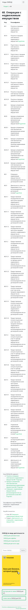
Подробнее (21, 41)
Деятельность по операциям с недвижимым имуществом (14, 520)
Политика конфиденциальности (9, 607)
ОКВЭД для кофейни (10, 538)
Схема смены (7, 598)
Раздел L (6, 6)
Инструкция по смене (9, 591)
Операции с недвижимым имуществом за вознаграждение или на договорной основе (14, 492)
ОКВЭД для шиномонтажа (12, 535)
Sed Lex (19, 607)
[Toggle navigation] (23, 2)
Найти (23, 550)
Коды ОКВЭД (7, 2)
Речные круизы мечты (21, 608)
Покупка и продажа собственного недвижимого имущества (15, 478)
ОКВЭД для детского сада (11, 543)
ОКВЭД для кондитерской (11, 541)
